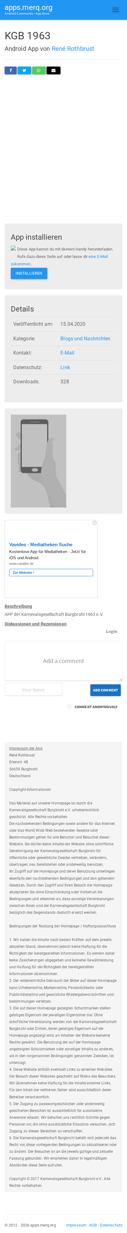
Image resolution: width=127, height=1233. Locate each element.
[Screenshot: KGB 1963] (38, 460)
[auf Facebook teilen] (11, 70)
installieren (29, 273)
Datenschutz (111, 1225)
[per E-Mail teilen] (53, 70)
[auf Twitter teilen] (24, 70)
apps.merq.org (28, 9)
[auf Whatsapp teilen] (38, 70)
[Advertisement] (63, 145)
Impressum (76, 1225)
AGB (93, 1225)
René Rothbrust (73, 48)
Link (65, 367)
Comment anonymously (96, 706)
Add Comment (105, 690)
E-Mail (67, 353)
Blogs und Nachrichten (85, 339)
